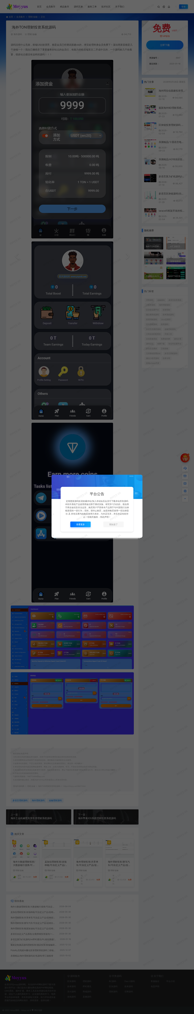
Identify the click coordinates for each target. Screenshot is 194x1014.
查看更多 (80, 524)
